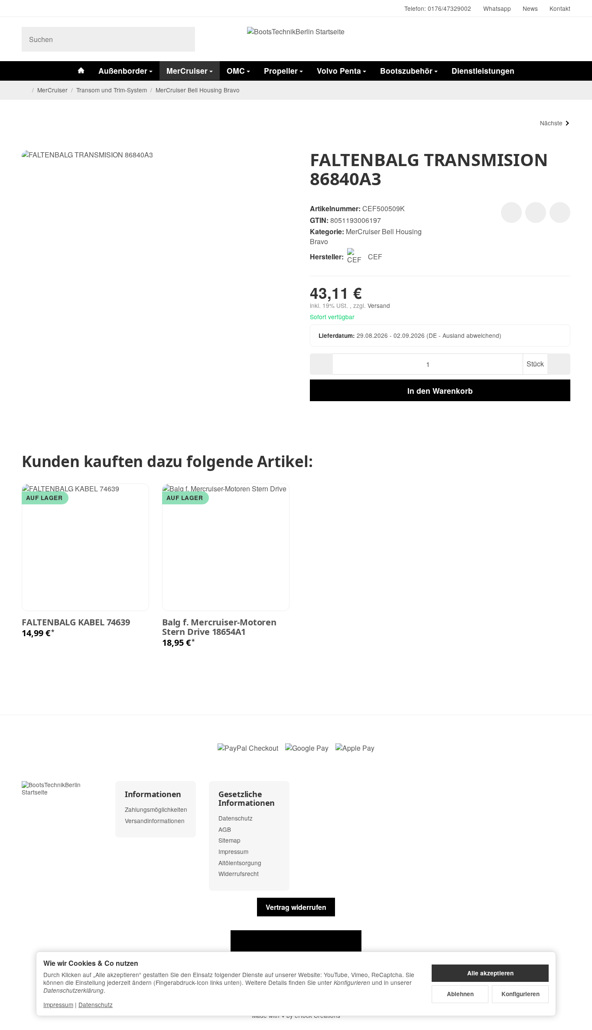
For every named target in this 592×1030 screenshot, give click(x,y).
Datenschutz (95, 1004)
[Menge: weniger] (321, 364)
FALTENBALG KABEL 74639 (76, 622)
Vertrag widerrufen (296, 907)
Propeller (281, 70)
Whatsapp (497, 8)
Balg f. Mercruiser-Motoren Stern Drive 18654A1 (219, 627)
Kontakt (560, 8)
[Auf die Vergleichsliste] (535, 212)
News (530, 8)
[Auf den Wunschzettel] (511, 212)
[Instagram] (25, 8)
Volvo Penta (339, 70)
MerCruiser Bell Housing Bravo (366, 236)
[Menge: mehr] (558, 364)
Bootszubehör (406, 70)
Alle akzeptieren (490, 973)
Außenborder (122, 70)
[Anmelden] (541, 39)
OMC (236, 70)
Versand (379, 305)
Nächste (551, 122)
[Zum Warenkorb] (562, 39)
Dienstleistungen (483, 70)
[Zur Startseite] (296, 39)
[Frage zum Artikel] (560, 212)
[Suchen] (184, 39)
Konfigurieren (520, 994)
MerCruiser (187, 70)
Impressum (58, 1004)
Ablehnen (460, 994)
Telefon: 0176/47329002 (437, 8)
